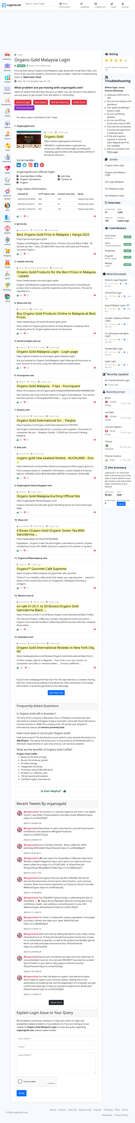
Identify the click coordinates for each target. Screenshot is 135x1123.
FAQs (117, 1109)
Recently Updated (117, 374)
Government (7, 161)
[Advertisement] (67, 30)
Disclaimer (107, 1115)
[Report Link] (95, 216)
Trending (108, 1109)
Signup (125, 6)
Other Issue (79, 102)
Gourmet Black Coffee (31, 176)
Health (7, 173)
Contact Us (66, 179)
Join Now (65, 176)
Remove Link (85, 1109)
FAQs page (112, 152)
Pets (7, 210)
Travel (7, 301)
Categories (100, 6)
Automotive (7, 59)
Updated (84, 6)
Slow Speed (40, 102)
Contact (62, 1109)
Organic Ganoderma (30, 179)
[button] (64, 791)
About (53, 1109)
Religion (7, 233)
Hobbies (7, 184)
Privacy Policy (121, 1115)
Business (7, 70)
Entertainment (7, 104)
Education (7, 93)
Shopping (7, 256)
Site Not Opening (59, 102)
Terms (125, 1109)
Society (7, 267)
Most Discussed (64, 5)
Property (7, 221)
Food (7, 150)
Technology (7, 290)
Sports (7, 278)
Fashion (7, 127)
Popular (98, 1109)
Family (7, 116)
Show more (56, 1002)
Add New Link (56, 692)
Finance (7, 139)
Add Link (72, 1109)
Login (113, 6)
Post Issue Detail (24, 107)
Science (7, 244)
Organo (24, 182)
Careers (7, 82)
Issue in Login (23, 102)
